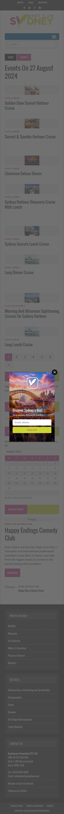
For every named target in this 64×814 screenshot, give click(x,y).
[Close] (54, 372)
